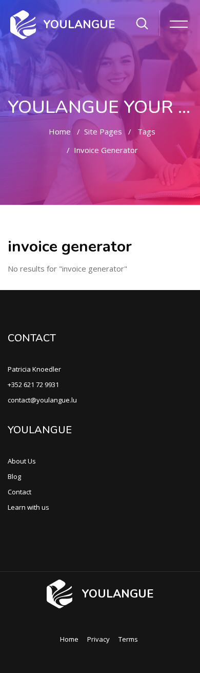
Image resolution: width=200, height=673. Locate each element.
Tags (146, 131)
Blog (14, 476)
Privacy (98, 639)
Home (60, 131)
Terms (128, 639)
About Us (22, 461)
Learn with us (28, 507)
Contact (19, 491)
